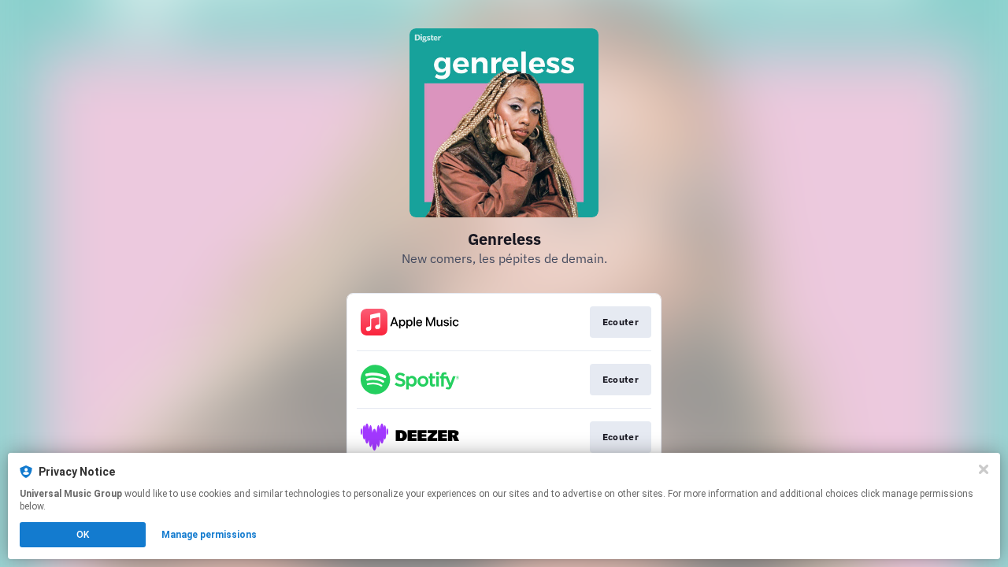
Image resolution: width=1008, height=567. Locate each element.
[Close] (983, 469)
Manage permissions (209, 534)
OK (82, 534)
